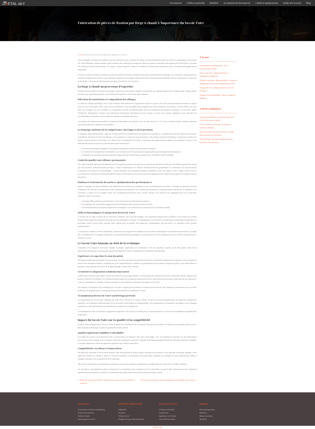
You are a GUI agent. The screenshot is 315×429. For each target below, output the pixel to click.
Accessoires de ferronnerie (236, 3)
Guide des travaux (292, 3)
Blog (308, 3)
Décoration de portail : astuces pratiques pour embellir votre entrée (167, 380)
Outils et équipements (266, 3)
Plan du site (157, 427)
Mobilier (214, 3)
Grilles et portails (196, 3)
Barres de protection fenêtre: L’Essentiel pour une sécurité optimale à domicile (107, 381)
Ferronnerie (176, 3)
